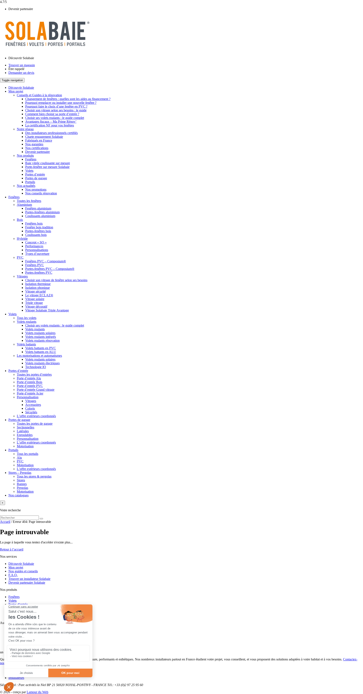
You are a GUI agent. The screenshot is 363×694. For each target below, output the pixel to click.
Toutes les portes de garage (35, 423)
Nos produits (25, 155)
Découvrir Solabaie (21, 58)
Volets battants (26, 344)
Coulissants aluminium (40, 216)
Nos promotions (35, 189)
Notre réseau (25, 129)
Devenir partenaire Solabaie (26, 582)
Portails (30, 182)
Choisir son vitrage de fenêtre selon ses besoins (56, 280)
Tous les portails (27, 454)
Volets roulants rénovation (42, 340)
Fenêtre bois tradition (39, 227)
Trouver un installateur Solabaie (29, 579)
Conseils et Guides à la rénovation (39, 95)
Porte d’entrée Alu (29, 378)
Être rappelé (16, 69)
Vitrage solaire (34, 299)
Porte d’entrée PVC (30, 386)
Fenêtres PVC (34, 265)
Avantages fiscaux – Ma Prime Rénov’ (50, 121)
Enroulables (25, 435)
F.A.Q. (13, 575)
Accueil (5, 521)
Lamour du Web (37, 692)
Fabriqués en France (38, 140)
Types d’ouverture (37, 253)
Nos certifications (36, 148)
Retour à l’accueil (11, 549)
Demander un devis (21, 72)
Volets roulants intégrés (40, 337)
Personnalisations (36, 250)
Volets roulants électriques (42, 363)
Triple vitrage (34, 303)
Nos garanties (34, 144)
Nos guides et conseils (23, 571)
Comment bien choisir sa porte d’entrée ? (52, 114)
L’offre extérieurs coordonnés (36, 416)
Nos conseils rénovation (41, 193)
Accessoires (33, 404)
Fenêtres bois (34, 223)
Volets (29, 170)
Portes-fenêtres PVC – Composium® (49, 269)
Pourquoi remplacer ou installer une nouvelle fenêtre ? (60, 102)
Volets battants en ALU (40, 352)
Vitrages (22, 276)
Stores (21, 480)
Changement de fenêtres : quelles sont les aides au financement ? (67, 99)
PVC (20, 257)
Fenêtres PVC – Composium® (45, 261)
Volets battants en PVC (40, 348)
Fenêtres (30, 159)
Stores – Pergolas (19, 472)
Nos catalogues (18, 495)
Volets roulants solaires (40, 333)
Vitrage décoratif (36, 306)
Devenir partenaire (20, 9)
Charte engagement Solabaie (44, 136)
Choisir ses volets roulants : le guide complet (54, 118)
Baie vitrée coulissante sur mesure (47, 163)
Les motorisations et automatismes (39, 355)
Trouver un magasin (21, 65)
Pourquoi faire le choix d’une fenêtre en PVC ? (56, 106)
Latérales (23, 431)
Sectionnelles (25, 427)
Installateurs (16, 678)
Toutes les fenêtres (29, 201)
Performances (34, 246)
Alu (19, 457)
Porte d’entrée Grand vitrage (35, 389)
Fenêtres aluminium (38, 208)
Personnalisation (27, 397)
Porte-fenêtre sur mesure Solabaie (47, 167)
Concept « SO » (36, 242)
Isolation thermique (38, 284)
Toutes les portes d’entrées (34, 374)
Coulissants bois (36, 235)
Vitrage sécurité (35, 291)
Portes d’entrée (35, 174)
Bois (20, 219)
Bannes (22, 484)
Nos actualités (26, 185)
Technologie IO (35, 367)
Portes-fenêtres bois (38, 231)
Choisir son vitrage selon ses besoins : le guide (56, 110)
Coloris (30, 408)
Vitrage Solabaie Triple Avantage (47, 310)
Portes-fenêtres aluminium (42, 212)
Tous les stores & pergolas (34, 476)
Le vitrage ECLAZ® (39, 295)
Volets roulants (26, 321)
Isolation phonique (37, 287)
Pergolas (22, 488)
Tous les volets (26, 318)
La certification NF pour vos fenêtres (49, 125)
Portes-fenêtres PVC (38, 272)
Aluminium (24, 204)
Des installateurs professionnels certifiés (51, 133)
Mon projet (15, 91)
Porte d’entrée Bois (29, 382)
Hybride (22, 238)
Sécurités (31, 412)
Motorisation (25, 446)
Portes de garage (36, 178)
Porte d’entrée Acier (30, 393)
